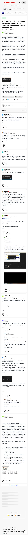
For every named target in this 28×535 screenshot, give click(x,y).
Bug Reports (5, 6)
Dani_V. (5, 215)
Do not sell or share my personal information (17, 531)
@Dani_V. (4, 298)
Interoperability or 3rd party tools (8, 96)
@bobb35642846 (6, 218)
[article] (14, 121)
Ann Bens (8, 399)
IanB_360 (6, 132)
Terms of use (13, 529)
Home (4, 5)
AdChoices (5, 533)
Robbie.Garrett (7, 169)
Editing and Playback (18, 96)
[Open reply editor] (14, 105)
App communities (9, 5)
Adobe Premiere (16, 5)
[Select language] (20, 2)
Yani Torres (8, 236)
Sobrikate (6, 151)
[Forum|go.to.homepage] (9, 2)
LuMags (7, 333)
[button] (2, 2)
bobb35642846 (7, 32)
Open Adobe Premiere (21, 12)
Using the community (6, 529)
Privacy (17, 529)
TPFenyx (5, 320)
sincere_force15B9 (7, 114)
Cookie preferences (6, 531)
